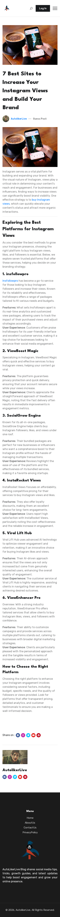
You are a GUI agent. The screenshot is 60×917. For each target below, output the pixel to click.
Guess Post (40, 118)
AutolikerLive (19, 118)
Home (30, 817)
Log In (42, 8)
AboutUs (30, 822)
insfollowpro (10, 280)
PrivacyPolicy (30, 832)
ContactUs (30, 827)
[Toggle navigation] (55, 8)
